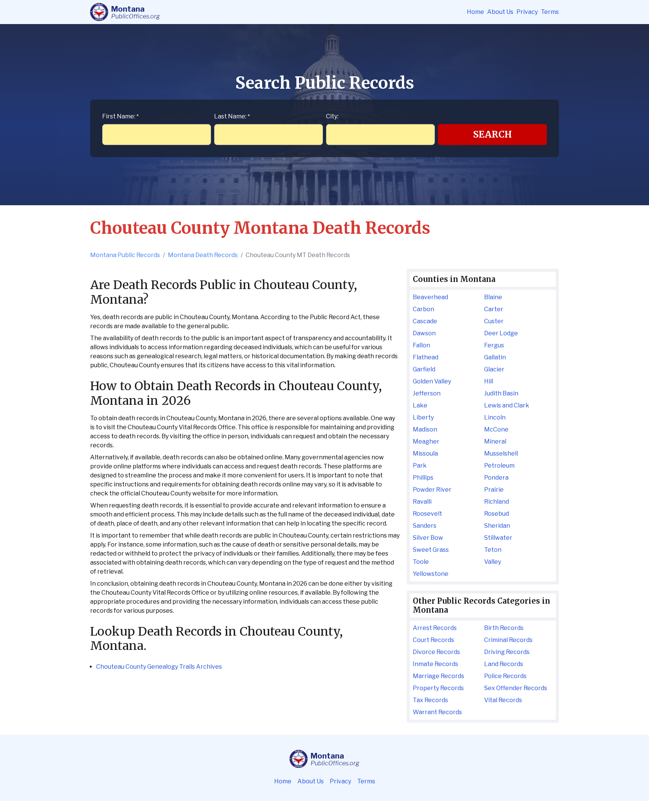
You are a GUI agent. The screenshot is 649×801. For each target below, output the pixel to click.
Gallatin (495, 357)
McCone (496, 429)
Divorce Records (436, 652)
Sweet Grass (431, 549)
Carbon (423, 309)
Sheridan (497, 525)
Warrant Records (437, 712)
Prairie (494, 489)
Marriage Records (438, 676)
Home (475, 11)
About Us (500, 11)
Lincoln (495, 417)
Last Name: (232, 116)
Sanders (424, 525)
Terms (550, 11)
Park (420, 465)
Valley (492, 561)
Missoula (425, 453)
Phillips (423, 477)
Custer (494, 321)
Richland (496, 501)
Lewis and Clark (506, 405)
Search (492, 134)
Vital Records (503, 700)
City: (332, 116)
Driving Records (507, 652)
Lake (420, 405)
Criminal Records (508, 640)
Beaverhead (430, 297)
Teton (492, 549)
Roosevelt (427, 513)
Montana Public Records (125, 255)
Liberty (423, 417)
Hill (488, 381)
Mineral (495, 441)
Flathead (425, 357)
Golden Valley (432, 381)
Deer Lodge (501, 333)
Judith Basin (501, 393)
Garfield (424, 369)
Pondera (496, 477)
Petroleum (499, 465)
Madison (425, 429)
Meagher (426, 441)
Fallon (421, 345)
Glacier (494, 369)
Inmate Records (435, 664)
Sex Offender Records (515, 688)
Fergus (494, 345)
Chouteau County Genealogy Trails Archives (159, 666)
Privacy (527, 11)
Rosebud (496, 513)
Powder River (432, 489)
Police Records (505, 676)
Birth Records (504, 627)
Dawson (424, 333)
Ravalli (422, 501)
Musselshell (501, 453)
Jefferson (427, 393)
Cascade (425, 321)
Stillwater (498, 537)
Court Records (433, 640)
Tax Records (430, 700)
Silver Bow (428, 537)
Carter (493, 309)
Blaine (493, 297)
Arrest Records (435, 627)
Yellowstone (430, 573)
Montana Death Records (203, 255)
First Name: (120, 116)
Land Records (503, 664)
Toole (421, 561)
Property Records (438, 688)
